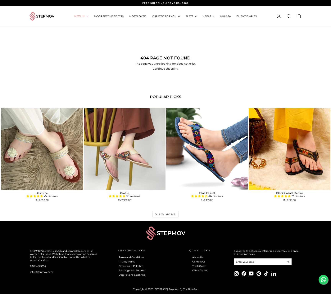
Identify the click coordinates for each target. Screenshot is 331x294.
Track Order (199, 266)
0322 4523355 (38, 266)
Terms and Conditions (131, 257)
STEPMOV (161, 289)
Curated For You (164, 16)
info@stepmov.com (41, 271)
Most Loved (137, 16)
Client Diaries (247, 16)
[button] (35, 196)
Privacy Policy (127, 261)
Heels (207, 16)
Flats (190, 16)
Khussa (225, 16)
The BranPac (190, 289)
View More (165, 214)
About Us (197, 257)
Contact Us (198, 261)
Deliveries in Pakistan (131, 266)
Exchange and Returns (132, 270)
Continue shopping (165, 68)
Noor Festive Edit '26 (109, 16)
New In (79, 16)
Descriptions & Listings (132, 274)
